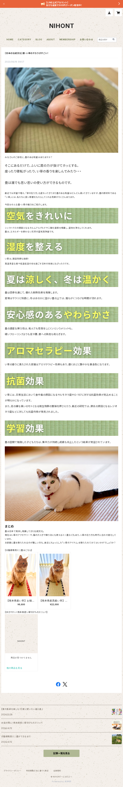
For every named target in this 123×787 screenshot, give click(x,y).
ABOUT (50, 39)
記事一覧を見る (61, 753)
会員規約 (57, 771)
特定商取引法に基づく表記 (37, 771)
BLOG (39, 39)
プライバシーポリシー (12, 771)
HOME (10, 39)
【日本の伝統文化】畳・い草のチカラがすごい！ (27, 53)
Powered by (58, 781)
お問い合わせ (86, 39)
